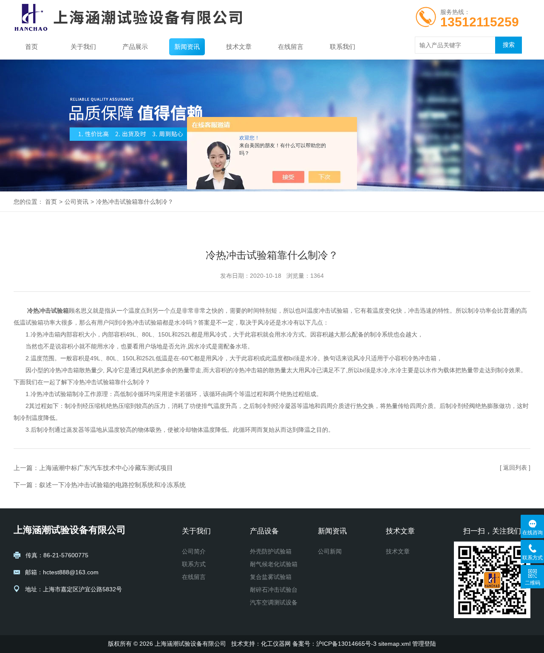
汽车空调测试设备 (274, 602)
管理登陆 (424, 643)
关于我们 (83, 46)
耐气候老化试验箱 (274, 564)
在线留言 (290, 46)
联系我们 (342, 46)
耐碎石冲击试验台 (274, 589)
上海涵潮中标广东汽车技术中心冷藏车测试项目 (106, 467)
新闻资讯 (187, 46)
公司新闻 (330, 551)
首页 (31, 46)
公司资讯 (76, 201)
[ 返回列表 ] (515, 467)
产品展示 (135, 46)
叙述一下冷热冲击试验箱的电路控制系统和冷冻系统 (112, 484)
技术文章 (239, 46)
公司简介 (194, 551)
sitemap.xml (394, 643)
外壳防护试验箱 (271, 551)
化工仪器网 (276, 643)
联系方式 (194, 564)
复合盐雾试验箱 (271, 576)
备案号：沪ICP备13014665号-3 (334, 643)
